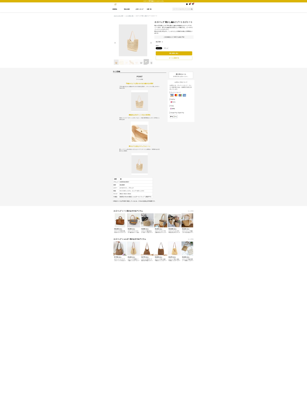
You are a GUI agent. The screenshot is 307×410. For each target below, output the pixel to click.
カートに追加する (174, 58)
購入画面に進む (173, 53)
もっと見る (190, 211)
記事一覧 (149, 9)
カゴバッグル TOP (118, 15)
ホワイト (159, 48)
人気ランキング (139, 9)
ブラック (166, 48)
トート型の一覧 (129, 15)
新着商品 (115, 9)
